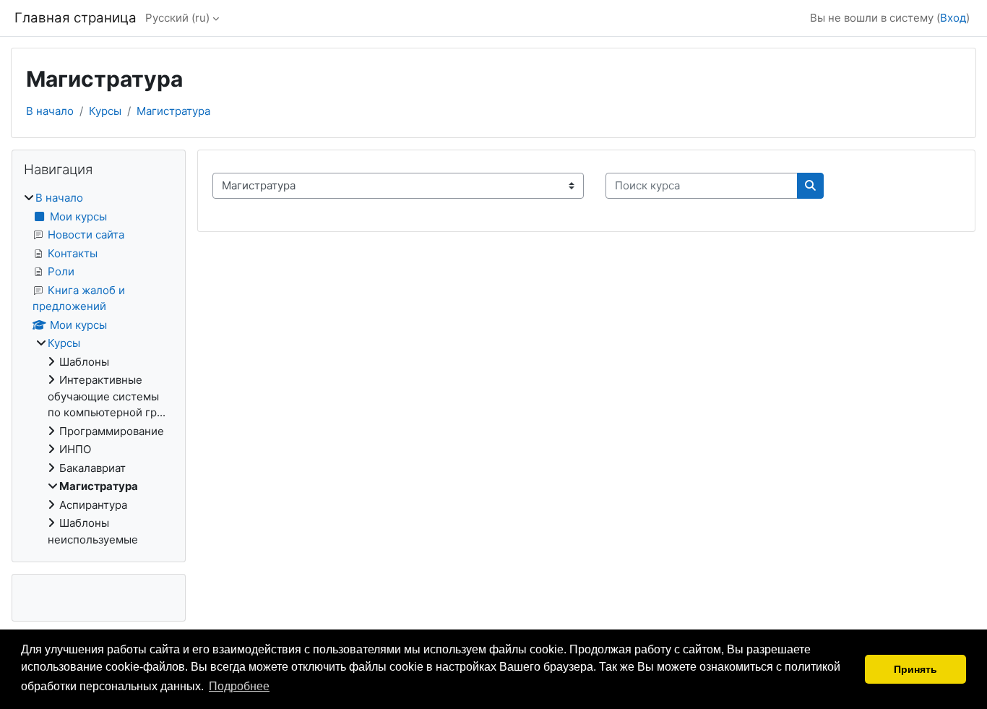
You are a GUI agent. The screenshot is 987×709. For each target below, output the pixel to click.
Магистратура (173, 111)
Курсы (105, 111)
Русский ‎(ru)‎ (177, 18)
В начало (50, 111)
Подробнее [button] (239, 686)
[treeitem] (98, 369)
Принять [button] (915, 669)
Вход (953, 18)
